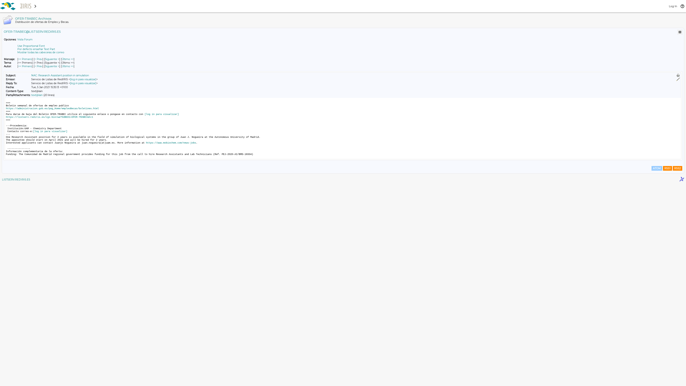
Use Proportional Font (31, 46)
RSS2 (677, 168)
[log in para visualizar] (83, 79)
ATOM (657, 168)
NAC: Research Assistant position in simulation (60, 75)
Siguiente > (52, 59)
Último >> (68, 59)
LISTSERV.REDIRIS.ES (16, 179)
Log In (673, 6)
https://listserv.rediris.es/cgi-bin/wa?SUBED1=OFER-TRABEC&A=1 (49, 117)
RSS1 (667, 168)
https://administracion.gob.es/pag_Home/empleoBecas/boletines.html (52, 108)
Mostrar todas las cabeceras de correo (40, 52)
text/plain (37, 95)
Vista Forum (25, 39)
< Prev (38, 59)
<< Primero (25, 59)
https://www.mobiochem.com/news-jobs (171, 142)
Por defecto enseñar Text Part (36, 49)
